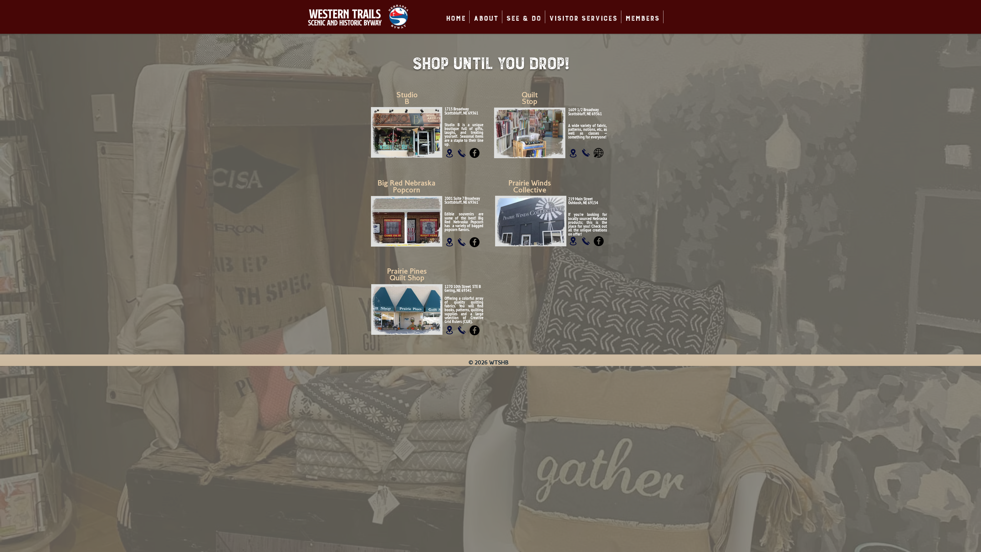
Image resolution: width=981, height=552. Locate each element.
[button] (523, 16)
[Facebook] (475, 153)
